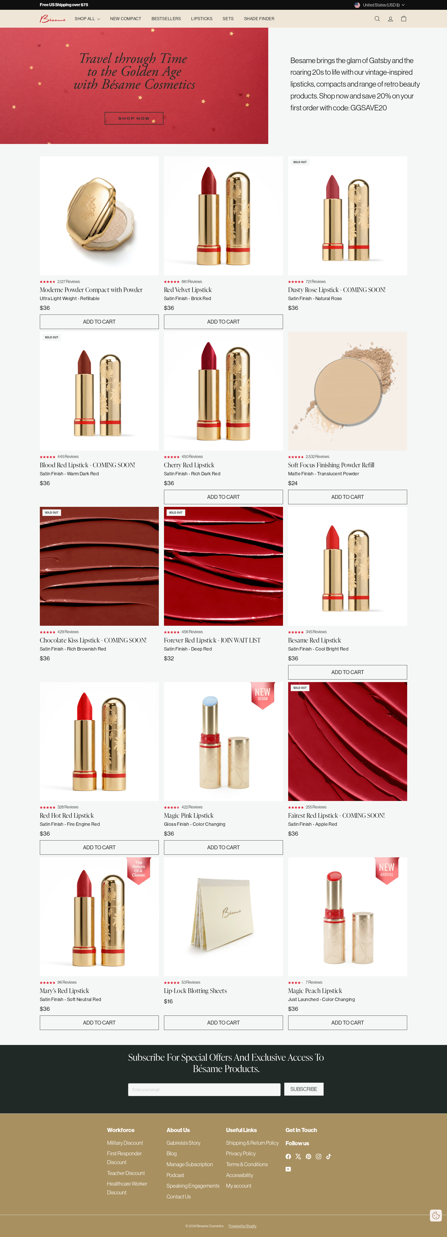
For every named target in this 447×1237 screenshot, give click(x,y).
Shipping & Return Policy (252, 1142)
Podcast (175, 1175)
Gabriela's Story (183, 1142)
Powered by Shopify (242, 1226)
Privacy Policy (241, 1153)
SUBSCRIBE (303, 1089)
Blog (172, 1153)
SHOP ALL (85, 18)
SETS (228, 18)
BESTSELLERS (166, 18)
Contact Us (179, 1196)
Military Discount (125, 1142)
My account (238, 1185)
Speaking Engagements (193, 1185)
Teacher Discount (126, 1173)
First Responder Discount (124, 1158)
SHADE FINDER (259, 18)
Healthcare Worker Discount (127, 1188)
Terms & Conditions (247, 1164)
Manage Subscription (190, 1164)
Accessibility (239, 1175)
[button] (436, 1215)
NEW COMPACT (125, 18)
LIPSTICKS (201, 18)
